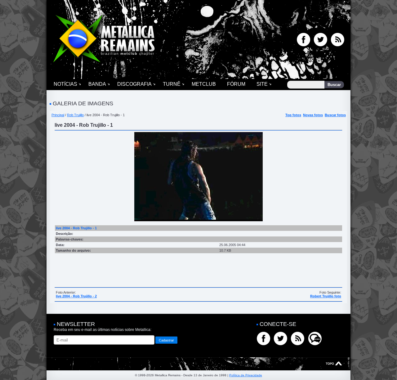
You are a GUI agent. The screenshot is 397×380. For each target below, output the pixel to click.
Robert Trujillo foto (325, 296)
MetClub (204, 84)
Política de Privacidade (245, 375)
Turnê (172, 84)
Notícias (65, 84)
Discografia (134, 84)
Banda (97, 84)
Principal (57, 115)
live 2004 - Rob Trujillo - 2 (76, 296)
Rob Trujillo (75, 115)
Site (262, 84)
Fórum (236, 84)
